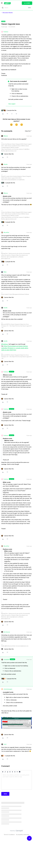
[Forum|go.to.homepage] (7, 3)
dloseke (6, 164)
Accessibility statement (22, 834)
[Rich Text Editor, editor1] (16, 781)
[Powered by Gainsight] (16, 831)
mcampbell (6, 659)
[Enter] (2, 7)
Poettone (6, 32)
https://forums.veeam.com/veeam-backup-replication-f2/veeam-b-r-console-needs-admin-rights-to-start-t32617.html (14, 348)
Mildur (5, 272)
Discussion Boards (8, 13)
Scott (5, 744)
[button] (2, 3)
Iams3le (5, 308)
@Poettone (4, 344)
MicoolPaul (6, 232)
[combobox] (16, 7)
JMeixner (6, 136)
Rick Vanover (7, 632)
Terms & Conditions (9, 834)
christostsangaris (8, 689)
